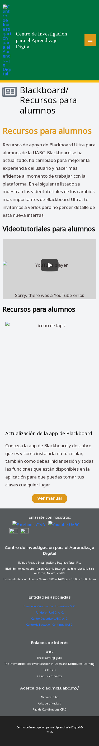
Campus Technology (49, 676)
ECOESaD (50, 670)
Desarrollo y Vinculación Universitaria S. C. (49, 606)
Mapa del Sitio (49, 697)
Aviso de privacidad (49, 703)
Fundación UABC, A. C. (49, 612)
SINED (50, 652)
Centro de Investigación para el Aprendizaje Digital (41, 40)
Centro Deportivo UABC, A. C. (49, 618)
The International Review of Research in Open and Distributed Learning (49, 664)
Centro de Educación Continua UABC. (49, 624)
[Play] (50, 265)
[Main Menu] (90, 40)
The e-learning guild (49, 658)
